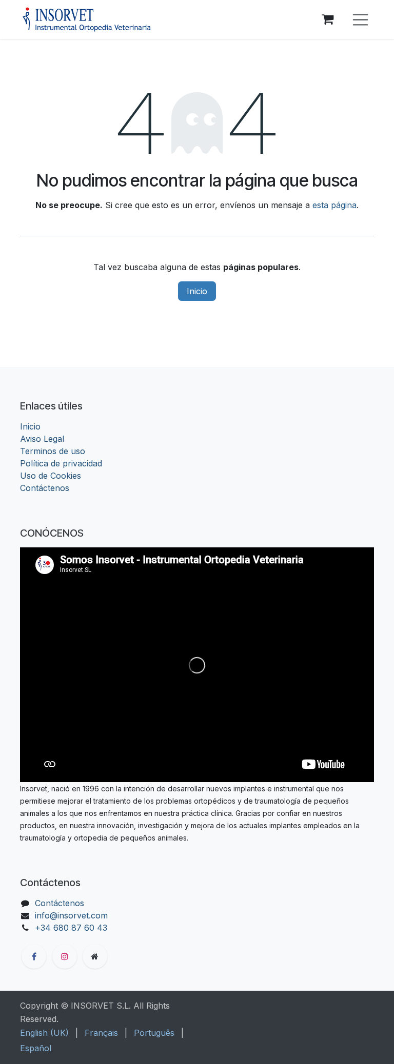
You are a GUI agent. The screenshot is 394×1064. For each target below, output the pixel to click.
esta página (334, 205)
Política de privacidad (61, 463)
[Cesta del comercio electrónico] (328, 19)
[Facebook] (34, 956)
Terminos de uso (52, 451)
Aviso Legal (42, 439)
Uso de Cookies (50, 475)
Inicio (197, 291)
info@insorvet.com (71, 915)
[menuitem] (44, 1032)
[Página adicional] (95, 956)
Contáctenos (44, 488)
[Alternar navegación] (361, 20)
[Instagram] (64, 956)
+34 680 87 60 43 (71, 928)
